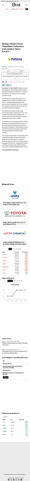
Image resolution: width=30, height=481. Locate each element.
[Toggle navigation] (3, 5)
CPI (4, 361)
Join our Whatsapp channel (16, 73)
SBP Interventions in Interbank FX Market (13, 373)
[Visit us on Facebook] (9, 480)
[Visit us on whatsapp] (16, 480)
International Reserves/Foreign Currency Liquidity (12, 366)
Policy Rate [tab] (10, 281)
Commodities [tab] (18, 249)
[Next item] (27, 9)
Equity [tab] (10, 249)
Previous (6, 377)
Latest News (11, 478)
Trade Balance (7, 363)
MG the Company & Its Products (9, 1)
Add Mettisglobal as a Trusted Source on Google (15, 76)
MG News (4, 66)
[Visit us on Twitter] (11, 480)
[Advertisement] (15, 26)
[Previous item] (26, 9)
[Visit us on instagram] (19, 480)
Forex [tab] (13, 249)
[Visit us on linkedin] (14, 480)
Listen (8, 71)
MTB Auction (7, 370)
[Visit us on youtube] (21, 480)
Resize (22, 71)
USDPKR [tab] (20, 281)
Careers (22, 478)
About (17, 478)
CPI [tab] (17, 281)
